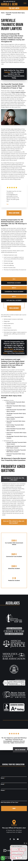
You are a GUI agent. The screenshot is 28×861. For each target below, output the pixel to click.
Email (3, 784)
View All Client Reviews (14, 213)
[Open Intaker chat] (12, 860)
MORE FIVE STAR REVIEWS (20, 750)
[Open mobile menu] (24, 3)
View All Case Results (14, 308)
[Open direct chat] (24, 843)
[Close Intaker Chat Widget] (27, 843)
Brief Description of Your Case (10, 802)
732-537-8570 (14, 8)
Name (3, 778)
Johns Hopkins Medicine (18, 92)
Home (2, 12)
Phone (3, 790)
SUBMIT (14, 808)
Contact (7, 72)
